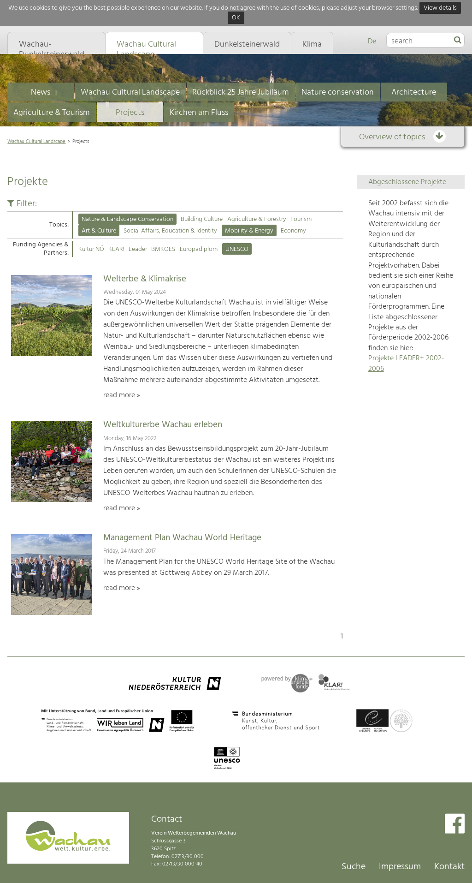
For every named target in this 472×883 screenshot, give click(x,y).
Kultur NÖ (91, 249)
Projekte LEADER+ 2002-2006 (406, 363)
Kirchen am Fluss (199, 112)
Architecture (413, 92)
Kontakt (449, 866)
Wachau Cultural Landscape (130, 92)
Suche (354, 866)
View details (440, 8)
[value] (457, 41)
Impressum (400, 866)
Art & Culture (99, 231)
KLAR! (116, 249)
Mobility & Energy (249, 231)
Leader (138, 249)
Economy (293, 231)
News (40, 92)
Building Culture (202, 219)
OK (236, 18)
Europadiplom (199, 249)
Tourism (301, 219)
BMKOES (163, 249)
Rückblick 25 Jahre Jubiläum (240, 92)
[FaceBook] (455, 824)
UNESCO (236, 249)
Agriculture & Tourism (51, 112)
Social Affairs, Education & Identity (170, 231)
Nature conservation (337, 92)
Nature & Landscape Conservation (127, 219)
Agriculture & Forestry (256, 219)
